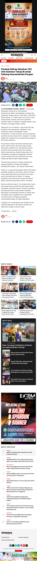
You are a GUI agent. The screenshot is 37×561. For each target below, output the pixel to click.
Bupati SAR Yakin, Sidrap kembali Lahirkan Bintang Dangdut (21, 362)
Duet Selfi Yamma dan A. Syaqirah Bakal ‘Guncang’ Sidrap (22, 380)
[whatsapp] (24, 105)
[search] (35, 55)
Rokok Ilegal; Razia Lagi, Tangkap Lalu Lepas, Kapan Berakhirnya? (9, 312)
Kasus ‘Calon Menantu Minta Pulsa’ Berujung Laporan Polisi (18, 522)
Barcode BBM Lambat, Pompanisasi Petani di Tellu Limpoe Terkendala (20, 474)
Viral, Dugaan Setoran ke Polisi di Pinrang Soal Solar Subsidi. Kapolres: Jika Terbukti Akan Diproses (20, 507)
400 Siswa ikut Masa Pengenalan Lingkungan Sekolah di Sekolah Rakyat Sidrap (19, 498)
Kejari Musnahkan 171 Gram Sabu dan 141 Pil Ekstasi (20, 481)
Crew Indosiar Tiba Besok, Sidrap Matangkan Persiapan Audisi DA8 (22, 371)
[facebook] (13, 105)
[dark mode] (32, 55)
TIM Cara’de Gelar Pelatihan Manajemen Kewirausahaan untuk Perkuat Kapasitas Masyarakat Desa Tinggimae (20, 489)
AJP (6, 78)
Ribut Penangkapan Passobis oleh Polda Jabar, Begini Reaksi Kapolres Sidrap (20, 467)
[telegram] (20, 105)
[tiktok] (27, 545)
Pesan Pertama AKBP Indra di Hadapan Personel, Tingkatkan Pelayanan (19, 515)
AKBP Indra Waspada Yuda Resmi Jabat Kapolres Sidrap (19, 453)
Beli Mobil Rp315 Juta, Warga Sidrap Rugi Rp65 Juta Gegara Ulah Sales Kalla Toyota (20, 460)
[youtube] (24, 545)
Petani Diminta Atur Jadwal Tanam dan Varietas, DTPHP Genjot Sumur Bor (27, 279)
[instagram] (21, 545)
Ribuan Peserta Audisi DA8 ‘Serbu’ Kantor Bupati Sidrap (22, 353)
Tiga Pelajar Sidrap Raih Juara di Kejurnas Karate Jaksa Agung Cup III (9, 295)
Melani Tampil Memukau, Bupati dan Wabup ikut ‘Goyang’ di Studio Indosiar (9, 279)
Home (2, 66)
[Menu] (2, 55)
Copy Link (30, 105)
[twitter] (16, 105)
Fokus (7, 66)
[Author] (3, 78)
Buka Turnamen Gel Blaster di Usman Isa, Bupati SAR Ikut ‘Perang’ (17, 346)
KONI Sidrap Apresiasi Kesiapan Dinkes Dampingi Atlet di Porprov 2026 (27, 313)
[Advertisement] (18, 243)
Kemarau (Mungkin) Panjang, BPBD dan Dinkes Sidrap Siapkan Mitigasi (26, 296)
